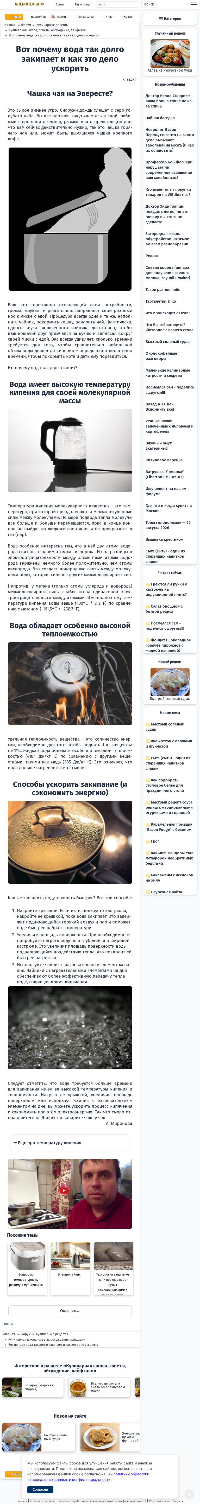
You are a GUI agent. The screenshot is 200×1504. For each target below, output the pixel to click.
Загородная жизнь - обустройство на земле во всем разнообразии (167, 238)
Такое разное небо (163, 289)
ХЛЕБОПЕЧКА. (29, 4)
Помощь (21, 1501)
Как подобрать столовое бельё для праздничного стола (165, 785)
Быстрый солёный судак (168, 341)
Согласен (40, 1489)
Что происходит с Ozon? (168, 313)
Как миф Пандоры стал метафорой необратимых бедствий (169, 858)
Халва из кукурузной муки (170, 70)
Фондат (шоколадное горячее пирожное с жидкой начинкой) (168, 645)
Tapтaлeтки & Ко (161, 301)
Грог (154, 841)
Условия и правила (42, 1501)
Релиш (152, 255)
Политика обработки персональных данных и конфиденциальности (102, 1501)
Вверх (8, 1324)
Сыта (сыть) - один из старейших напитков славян (165, 556)
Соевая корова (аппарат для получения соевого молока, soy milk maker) (168, 272)
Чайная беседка (160, 118)
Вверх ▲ (178, 1501)
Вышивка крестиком (164, 539)
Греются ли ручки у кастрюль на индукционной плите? (166, 589)
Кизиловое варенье (164, 460)
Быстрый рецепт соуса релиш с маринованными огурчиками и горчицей (169, 807)
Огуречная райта (166, 892)
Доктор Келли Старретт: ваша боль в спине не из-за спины (169, 101)
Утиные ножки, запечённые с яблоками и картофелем (169, 426)
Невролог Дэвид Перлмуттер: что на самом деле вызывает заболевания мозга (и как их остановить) (170, 140)
